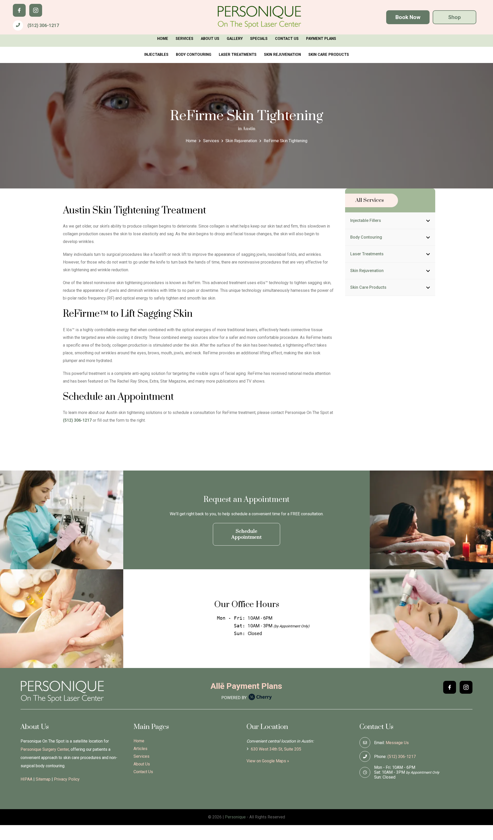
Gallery (235, 39)
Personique (235, 817)
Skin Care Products (328, 54)
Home (162, 39)
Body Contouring (193, 54)
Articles (140, 748)
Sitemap (43, 779)
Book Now (407, 17)
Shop (454, 17)
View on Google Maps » (267, 760)
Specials (259, 39)
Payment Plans (321, 39)
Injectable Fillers (365, 220)
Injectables (156, 54)
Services (184, 39)
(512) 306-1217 (43, 25)
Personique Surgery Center (45, 749)
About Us (210, 39)
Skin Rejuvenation (282, 54)
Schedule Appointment (246, 534)
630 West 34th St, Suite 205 (275, 749)
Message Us (397, 742)
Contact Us (287, 39)
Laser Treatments (238, 54)
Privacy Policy (67, 779)
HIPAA (26, 779)
